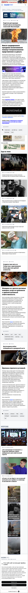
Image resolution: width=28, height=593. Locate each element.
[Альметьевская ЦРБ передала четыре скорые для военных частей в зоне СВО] (14, 214)
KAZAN (8, 5)
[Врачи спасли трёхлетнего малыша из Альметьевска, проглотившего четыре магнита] (14, 240)
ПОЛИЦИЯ (7, 416)
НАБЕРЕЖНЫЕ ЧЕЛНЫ (9, 336)
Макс (22, 116)
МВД (17, 413)
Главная (4, 9)
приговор (17, 336)
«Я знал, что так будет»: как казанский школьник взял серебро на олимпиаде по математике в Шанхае (13, 480)
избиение (12, 413)
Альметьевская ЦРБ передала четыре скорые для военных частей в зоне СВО (13, 227)
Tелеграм (4, 117)
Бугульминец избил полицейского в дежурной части (14, 347)
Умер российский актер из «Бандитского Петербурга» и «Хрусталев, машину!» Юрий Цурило (14, 201)
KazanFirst (7, 126)
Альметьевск (7, 130)
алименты (7, 334)
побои (21, 413)
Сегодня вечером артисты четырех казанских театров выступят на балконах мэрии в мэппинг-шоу (13, 175)
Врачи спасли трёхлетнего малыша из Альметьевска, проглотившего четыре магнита (13, 253)
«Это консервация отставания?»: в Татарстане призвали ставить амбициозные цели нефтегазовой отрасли (12, 452)
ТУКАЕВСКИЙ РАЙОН (9, 339)
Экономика (11, 447)
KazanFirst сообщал (9, 99)
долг (12, 334)
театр (12, 132)
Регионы (8, 9)
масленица (7, 132)
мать (20, 334)
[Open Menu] (2, 5)
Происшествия (12, 250)
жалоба (20, 130)
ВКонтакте (10, 117)
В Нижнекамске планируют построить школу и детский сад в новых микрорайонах (12, 122)
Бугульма (6, 413)
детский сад (14, 130)
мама (16, 334)
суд (22, 336)
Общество (11, 172)
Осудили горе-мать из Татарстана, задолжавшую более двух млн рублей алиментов (12, 267)
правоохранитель (14, 416)
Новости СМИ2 (4, 143)
